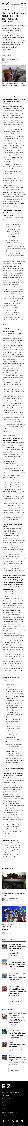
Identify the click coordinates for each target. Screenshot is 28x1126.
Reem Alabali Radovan (16, 1037)
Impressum (5, 1115)
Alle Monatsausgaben (9, 1112)
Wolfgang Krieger (15, 995)
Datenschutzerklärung (9, 1099)
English (22, 4)
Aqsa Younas (14, 955)
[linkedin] (17, 1121)
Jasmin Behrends (15, 1049)
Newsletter (5, 1095)
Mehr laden (15, 1070)
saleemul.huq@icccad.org (11, 854)
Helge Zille (13, 1024)
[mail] (3, 1121)
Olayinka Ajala (14, 1064)
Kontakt (4, 1109)
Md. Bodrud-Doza (15, 982)
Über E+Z (5, 1102)
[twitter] (13, 1121)
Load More (15, 1001)
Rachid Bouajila (14, 969)
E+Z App (5, 1105)
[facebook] (8, 1121)
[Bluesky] (22, 1121)
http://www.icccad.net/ (10, 857)
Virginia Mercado (12, 898)
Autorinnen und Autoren (10, 1092)
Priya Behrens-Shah (13, 932)
